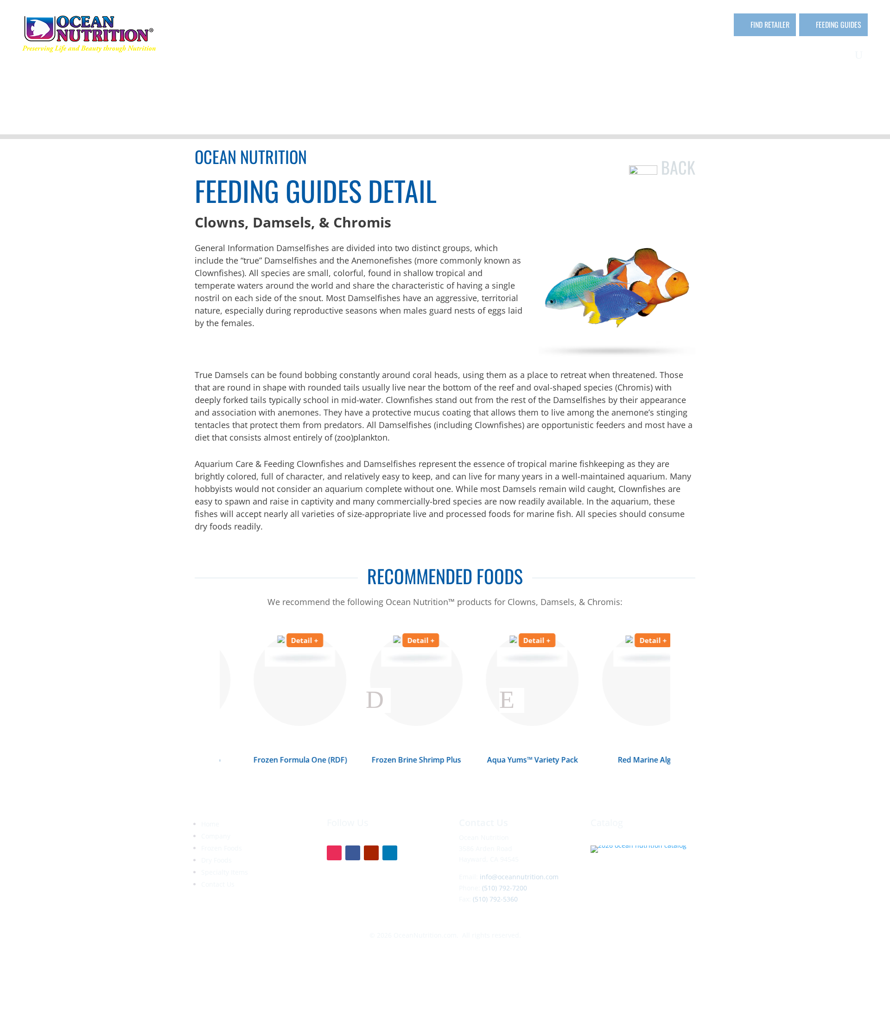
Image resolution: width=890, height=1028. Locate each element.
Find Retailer (769, 24)
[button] (378, 700)
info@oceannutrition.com (519, 876)
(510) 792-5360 (495, 899)
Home (210, 824)
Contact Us (218, 884)
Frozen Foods (637, 57)
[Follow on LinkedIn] (389, 852)
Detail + (275, 640)
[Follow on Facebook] (352, 852)
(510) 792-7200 (504, 887)
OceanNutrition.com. (426, 935)
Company (584, 57)
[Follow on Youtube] (371, 852)
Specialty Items (770, 57)
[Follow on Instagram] (334, 852)
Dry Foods (702, 57)
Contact (834, 57)
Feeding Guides (838, 24)
